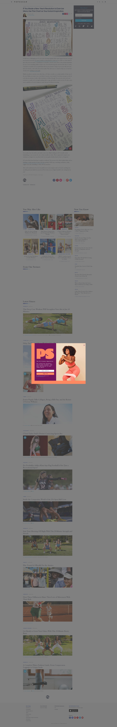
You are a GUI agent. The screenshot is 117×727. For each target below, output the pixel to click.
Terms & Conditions (40, 376)
